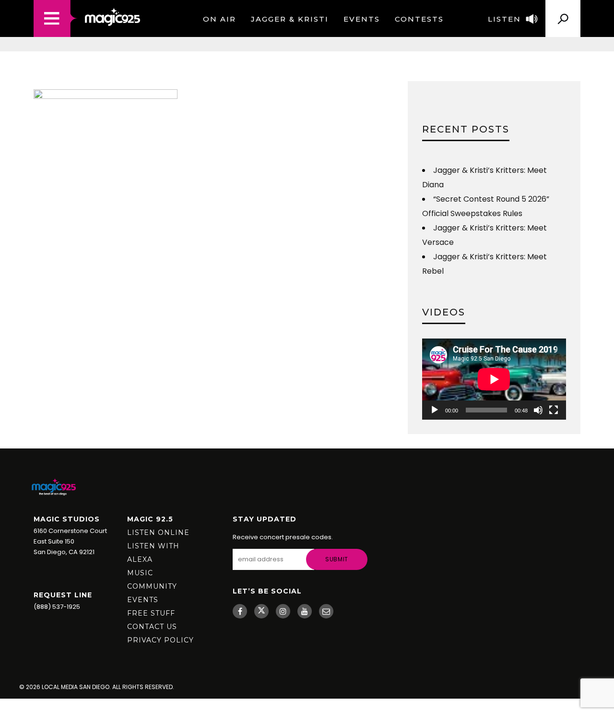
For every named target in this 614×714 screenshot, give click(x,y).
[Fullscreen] (553, 410)
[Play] (434, 410)
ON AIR (219, 19)
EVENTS (361, 19)
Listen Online (158, 532)
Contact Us (152, 626)
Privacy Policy (160, 640)
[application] (494, 379)
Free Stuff (151, 613)
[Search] (563, 15)
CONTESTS (419, 19)
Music (140, 573)
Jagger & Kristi (290, 19)
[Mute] (538, 410)
